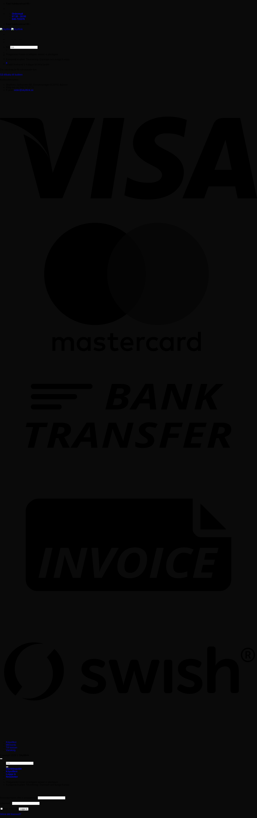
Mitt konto (11, 745)
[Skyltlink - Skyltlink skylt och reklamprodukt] (11, 29)
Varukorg (10, 750)
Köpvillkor (12, 42)
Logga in (23, 809)
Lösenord (5, 803)
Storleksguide (14, 39)
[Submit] (7, 766)
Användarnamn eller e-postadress (18, 797)
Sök (8, 47)
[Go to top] (1, 758)
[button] (11, 53)
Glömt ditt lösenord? (10, 814)
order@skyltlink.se (23, 90)
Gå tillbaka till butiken (11, 74)
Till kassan (11, 747)
